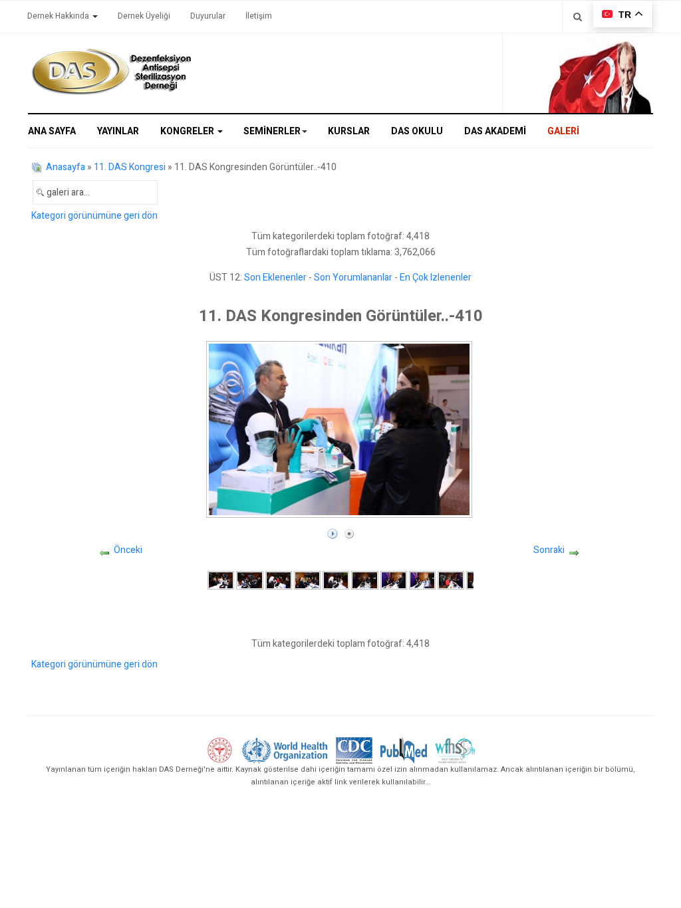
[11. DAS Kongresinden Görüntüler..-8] (422, 580)
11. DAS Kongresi (130, 167)
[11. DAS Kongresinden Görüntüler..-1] (220, 580)
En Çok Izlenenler (436, 277)
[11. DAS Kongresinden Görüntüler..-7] (393, 580)
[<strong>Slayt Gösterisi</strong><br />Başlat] (332, 531)
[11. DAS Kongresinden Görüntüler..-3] (278, 580)
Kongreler (188, 131)
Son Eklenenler (275, 277)
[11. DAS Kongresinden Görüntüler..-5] (336, 580)
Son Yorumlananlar (353, 277)
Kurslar (349, 131)
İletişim (258, 16)
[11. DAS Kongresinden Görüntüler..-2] (249, 580)
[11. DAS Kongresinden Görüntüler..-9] (451, 580)
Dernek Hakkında (59, 16)
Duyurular (207, 16)
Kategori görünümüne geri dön (94, 216)
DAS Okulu (417, 131)
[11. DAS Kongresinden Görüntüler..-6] (364, 580)
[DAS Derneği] (111, 72)
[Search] (577, 16)
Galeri (563, 131)
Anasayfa (65, 167)
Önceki (128, 550)
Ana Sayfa (52, 131)
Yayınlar (118, 131)
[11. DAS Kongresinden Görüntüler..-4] (307, 580)
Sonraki (549, 550)
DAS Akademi (495, 131)
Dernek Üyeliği (144, 16)
